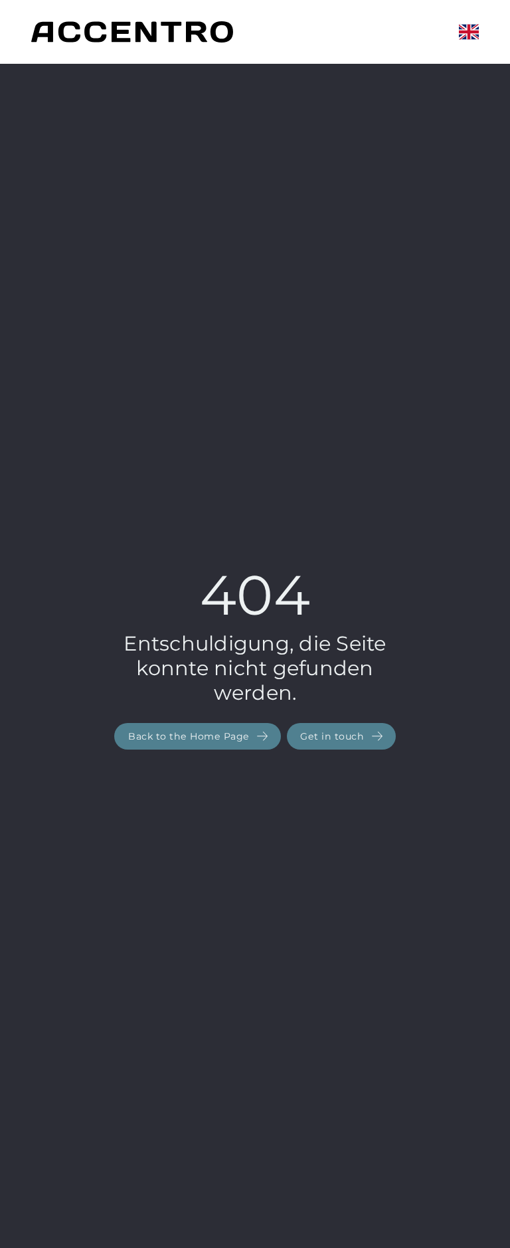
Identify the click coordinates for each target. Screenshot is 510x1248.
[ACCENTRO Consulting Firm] (132, 32)
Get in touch (333, 736)
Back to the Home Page (190, 736)
